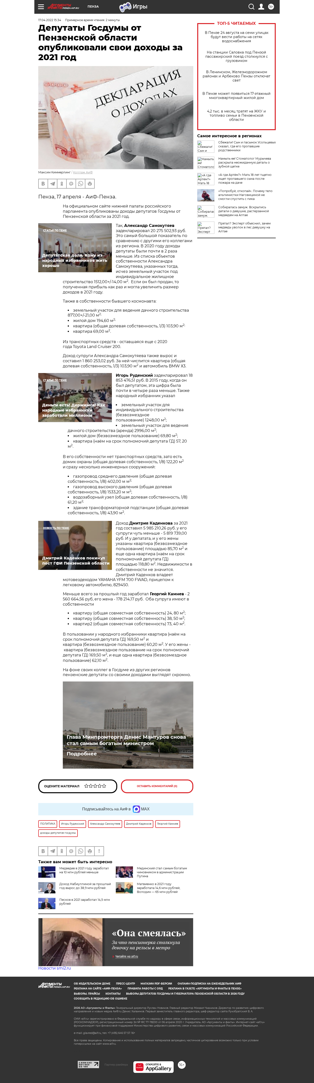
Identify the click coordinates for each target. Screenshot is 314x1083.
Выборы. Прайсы (87, 993)
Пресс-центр (125, 983)
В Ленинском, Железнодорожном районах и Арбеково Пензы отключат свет (236, 76)
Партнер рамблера (116, 1064)
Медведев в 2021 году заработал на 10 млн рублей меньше (84, 870)
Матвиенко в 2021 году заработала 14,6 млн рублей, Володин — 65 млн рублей (158, 888)
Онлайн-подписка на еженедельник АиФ (209, 983)
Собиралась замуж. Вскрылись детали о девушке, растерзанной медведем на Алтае (243, 211)
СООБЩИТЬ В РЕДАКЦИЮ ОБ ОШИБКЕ (100, 998)
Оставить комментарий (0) (157, 786)
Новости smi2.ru (54, 968)
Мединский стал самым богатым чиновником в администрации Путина (162, 872)
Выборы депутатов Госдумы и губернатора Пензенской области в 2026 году (185, 993)
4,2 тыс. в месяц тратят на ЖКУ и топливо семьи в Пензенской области (236, 115)
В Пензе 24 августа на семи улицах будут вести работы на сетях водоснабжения (236, 37)
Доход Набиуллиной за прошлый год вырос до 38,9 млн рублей (85, 886)
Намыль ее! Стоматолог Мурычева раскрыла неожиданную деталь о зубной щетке (244, 162)
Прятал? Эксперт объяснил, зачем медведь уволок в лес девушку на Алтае (244, 227)
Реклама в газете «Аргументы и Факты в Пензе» (205, 988)
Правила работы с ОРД (145, 988)
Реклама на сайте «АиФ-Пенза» (98, 988)
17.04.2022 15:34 (49, 20)
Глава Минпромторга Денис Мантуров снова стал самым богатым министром (126, 740)
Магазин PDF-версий (156, 983)
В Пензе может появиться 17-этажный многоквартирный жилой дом (236, 96)
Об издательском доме (92, 983)
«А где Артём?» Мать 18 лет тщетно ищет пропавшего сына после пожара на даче (245, 178)
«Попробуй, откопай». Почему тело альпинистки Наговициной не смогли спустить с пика (245, 195)
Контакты (112, 993)
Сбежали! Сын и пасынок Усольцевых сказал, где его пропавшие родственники (247, 146)
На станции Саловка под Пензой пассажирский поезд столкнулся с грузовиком (236, 56)
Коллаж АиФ (83, 172)
